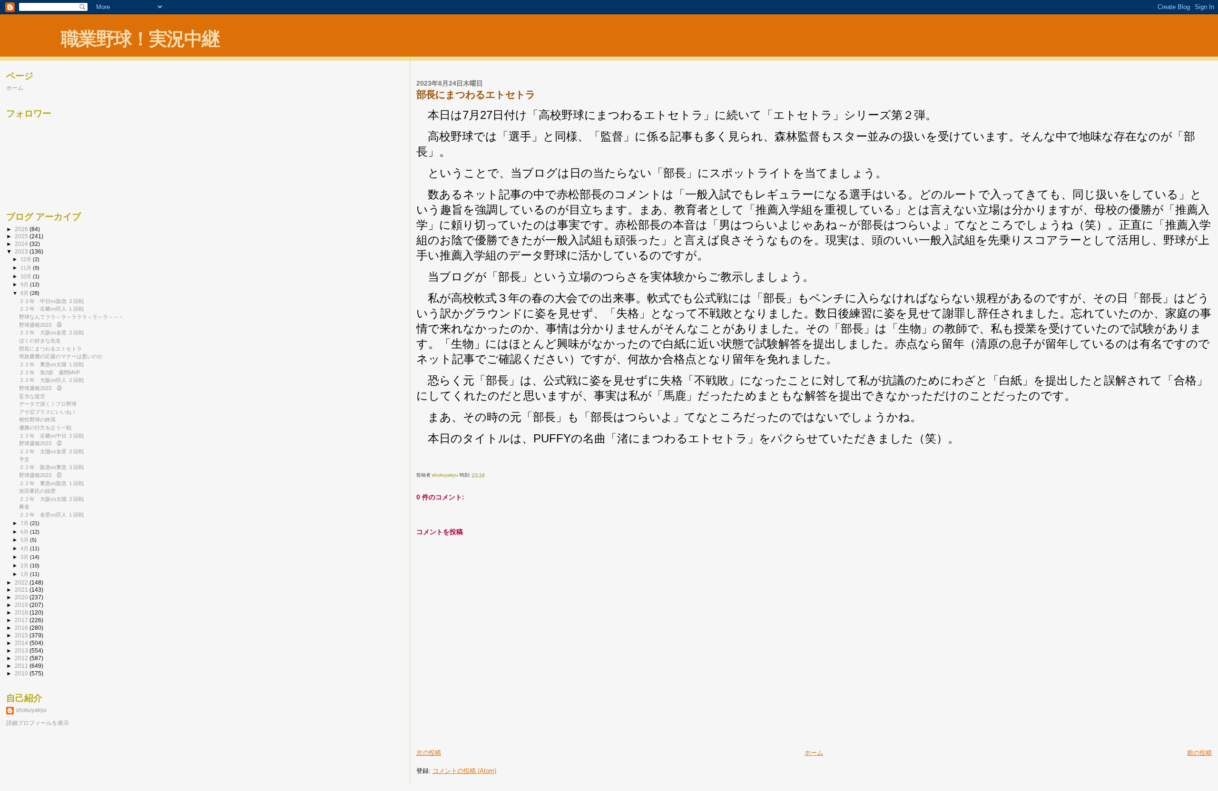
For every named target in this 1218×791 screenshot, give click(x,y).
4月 (25, 548)
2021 (22, 589)
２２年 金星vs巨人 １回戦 (51, 515)
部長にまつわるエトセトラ (50, 349)
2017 (22, 620)
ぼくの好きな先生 (40, 340)
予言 (24, 459)
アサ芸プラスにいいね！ (48, 412)
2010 (22, 673)
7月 (25, 523)
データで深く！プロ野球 (48, 404)
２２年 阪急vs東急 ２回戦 (51, 467)
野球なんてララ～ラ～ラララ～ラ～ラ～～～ (71, 317)
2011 (22, 666)
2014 (22, 643)
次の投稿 (428, 752)
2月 (25, 565)
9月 (25, 284)
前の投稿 (1199, 752)
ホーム (814, 752)
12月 (26, 259)
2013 (22, 650)
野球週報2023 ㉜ (40, 443)
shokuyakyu (31, 710)
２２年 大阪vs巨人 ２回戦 (51, 380)
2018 (22, 612)
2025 (22, 236)
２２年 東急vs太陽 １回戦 (51, 364)
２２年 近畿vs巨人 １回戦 (51, 309)
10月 (26, 276)
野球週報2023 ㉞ (40, 325)
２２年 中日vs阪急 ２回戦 (51, 301)
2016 (22, 628)
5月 (25, 540)
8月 (25, 293)
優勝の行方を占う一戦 (45, 427)
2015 (22, 635)
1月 (25, 574)
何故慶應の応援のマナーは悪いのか (61, 356)
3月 (25, 557)
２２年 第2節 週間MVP (49, 372)
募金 (24, 506)
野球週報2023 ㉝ (40, 388)
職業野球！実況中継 (140, 39)
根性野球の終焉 (37, 419)
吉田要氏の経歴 (37, 491)
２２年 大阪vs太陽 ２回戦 (51, 499)
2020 (22, 597)
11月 (26, 268)
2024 (22, 244)
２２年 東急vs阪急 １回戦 (51, 483)
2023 (22, 251)
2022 (22, 582)
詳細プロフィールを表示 (37, 723)
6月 (25, 532)
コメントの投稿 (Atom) (464, 770)
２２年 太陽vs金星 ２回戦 (51, 451)
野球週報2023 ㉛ (40, 475)
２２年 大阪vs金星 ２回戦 (51, 332)
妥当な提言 (32, 396)
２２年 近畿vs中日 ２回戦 (51, 436)
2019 (22, 605)
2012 (22, 658)
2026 (22, 229)
